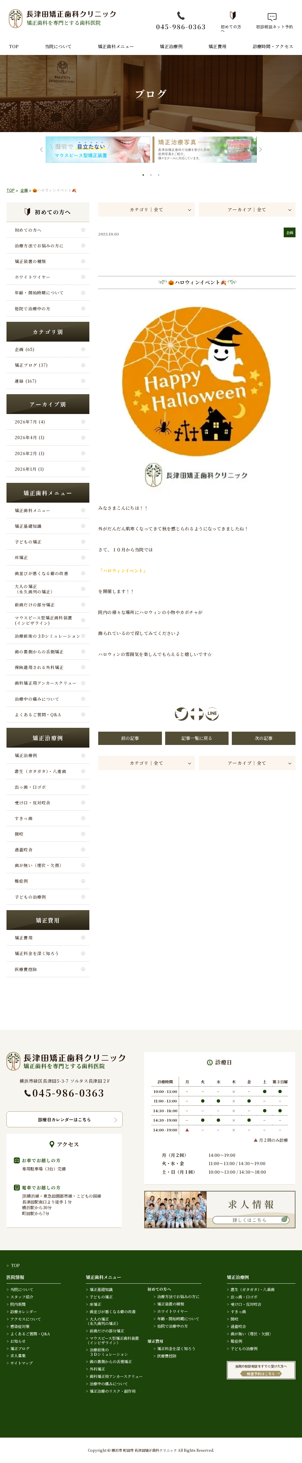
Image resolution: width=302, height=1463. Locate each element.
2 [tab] (151, 175)
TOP (14, 46)
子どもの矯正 (28, 542)
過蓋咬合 (23, 850)
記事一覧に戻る (196, 738)
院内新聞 (18, 1304)
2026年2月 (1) (30, 453)
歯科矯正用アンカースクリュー (46, 683)
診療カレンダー (23, 1311)
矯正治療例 (171, 46)
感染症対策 (19, 1326)
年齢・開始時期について (39, 292)
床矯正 (21, 557)
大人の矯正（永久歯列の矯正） (35, 589)
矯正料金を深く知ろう (37, 953)
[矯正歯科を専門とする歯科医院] (65, 1055)
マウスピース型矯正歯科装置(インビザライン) (43, 620)
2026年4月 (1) (30, 437)
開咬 (19, 834)
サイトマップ (21, 1363)
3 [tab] (159, 175)
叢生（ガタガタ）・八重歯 (40, 771)
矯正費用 (217, 46)
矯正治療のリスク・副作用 (113, 1391)
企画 (24, 190)
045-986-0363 (181, 26)
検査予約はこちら (261, 1373)
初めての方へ (231, 28)
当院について (58, 46)
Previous (41, 149)
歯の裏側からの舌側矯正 (39, 652)
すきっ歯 (23, 818)
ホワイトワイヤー (32, 277)
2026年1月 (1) (29, 469)
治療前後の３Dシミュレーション (48, 636)
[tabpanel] (98, 150)
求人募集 (18, 1355)
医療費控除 (26, 969)
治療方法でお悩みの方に (39, 246)
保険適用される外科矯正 (39, 667)
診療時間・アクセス (273, 46)
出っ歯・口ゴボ (30, 787)
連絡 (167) (26, 381)
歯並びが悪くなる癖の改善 (41, 573)
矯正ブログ (19, 1348)
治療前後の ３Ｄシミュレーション (107, 1352)
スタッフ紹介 (21, 1297)
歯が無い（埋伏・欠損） (39, 865)
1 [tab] (143, 175)
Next (260, 149)
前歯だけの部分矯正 (35, 605)
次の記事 (264, 738)
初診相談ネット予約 (272, 26)
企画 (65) (25, 349)
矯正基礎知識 (28, 526)
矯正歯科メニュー (116, 46)
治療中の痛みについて (37, 699)
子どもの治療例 (30, 897)
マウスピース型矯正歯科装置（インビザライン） (112, 1340)
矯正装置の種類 (30, 261)
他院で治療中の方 (32, 308)
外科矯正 (97, 1369)
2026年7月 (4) (30, 422)
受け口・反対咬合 (32, 803)
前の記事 (130, 738)
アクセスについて (25, 1319)
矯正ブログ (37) (31, 365)
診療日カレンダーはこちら (64, 1119)
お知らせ (18, 1341)
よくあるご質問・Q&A (38, 714)
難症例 (21, 881)
